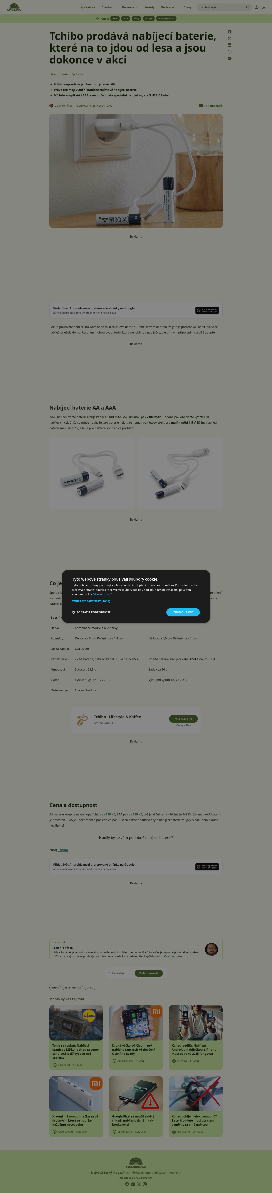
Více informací (102, 594)
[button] (136, 601)
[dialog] (136, 596)
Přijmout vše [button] (183, 612)
